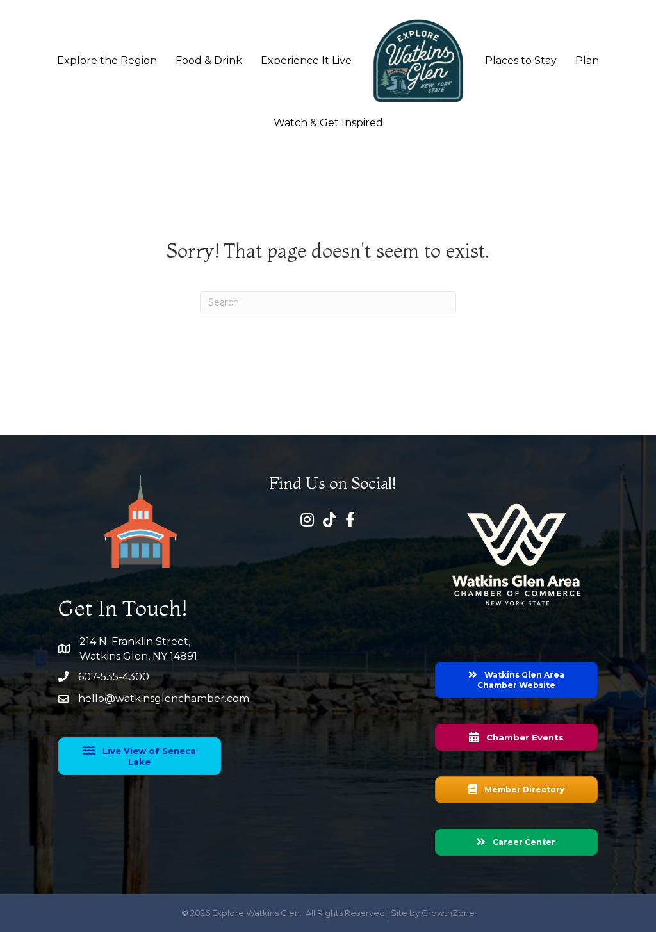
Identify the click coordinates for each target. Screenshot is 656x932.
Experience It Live (306, 60)
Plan (587, 60)
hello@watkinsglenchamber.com (163, 698)
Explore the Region (107, 60)
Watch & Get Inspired (328, 123)
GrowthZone (448, 913)
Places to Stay (521, 60)
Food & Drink (209, 60)
